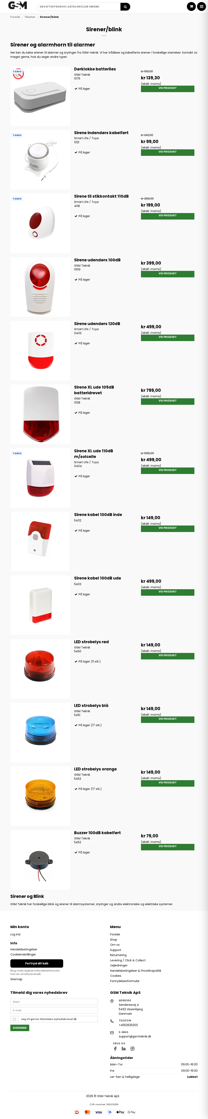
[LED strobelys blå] (40, 732)
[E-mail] (54, 1010)
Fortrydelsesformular (125, 981)
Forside (115, 934)
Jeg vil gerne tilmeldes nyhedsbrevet (47, 1019)
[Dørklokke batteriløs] (40, 96)
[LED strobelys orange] (40, 796)
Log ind (15, 934)
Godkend (20, 1028)
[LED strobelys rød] (40, 669)
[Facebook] (115, 1050)
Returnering (118, 955)
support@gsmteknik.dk (135, 1036)
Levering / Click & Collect (128, 960)
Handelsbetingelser (23, 949)
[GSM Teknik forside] (18, 6)
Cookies (115, 976)
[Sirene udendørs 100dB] (40, 287)
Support (115, 950)
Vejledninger (119, 965)
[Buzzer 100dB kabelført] (40, 860)
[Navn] (54, 1002)
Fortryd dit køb (36, 963)
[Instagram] (132, 1050)
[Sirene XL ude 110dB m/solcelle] (40, 478)
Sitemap (16, 979)
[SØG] (125, 7)
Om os (115, 945)
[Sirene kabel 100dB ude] (40, 605)
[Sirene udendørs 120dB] (40, 350)
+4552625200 (128, 1025)
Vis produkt (168, 88)
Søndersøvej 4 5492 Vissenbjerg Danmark (131, 1009)
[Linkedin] (124, 1050)
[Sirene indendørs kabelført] (40, 160)
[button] (191, 6)
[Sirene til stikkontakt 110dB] (40, 223)
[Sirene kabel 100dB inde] (40, 541)
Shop (113, 940)
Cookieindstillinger (23, 954)
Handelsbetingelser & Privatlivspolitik (135, 971)
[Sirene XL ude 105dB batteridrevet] (40, 414)
